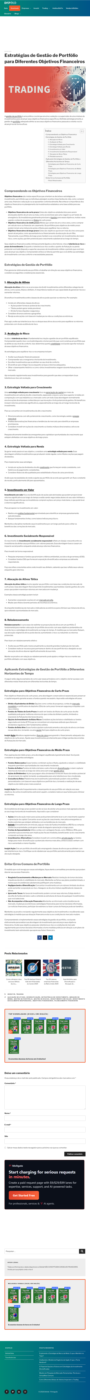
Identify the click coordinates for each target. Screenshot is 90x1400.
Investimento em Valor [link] (20, 489)
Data (6, 8)
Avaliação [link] (13, 333)
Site (6, 1136)
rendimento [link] (44, 467)
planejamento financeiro (66, 1001)
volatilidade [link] (55, 344)
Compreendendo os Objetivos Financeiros (61, 134)
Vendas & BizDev (72, 8)
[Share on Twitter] (45, 939)
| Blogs (16, 14)
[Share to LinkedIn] (50, 939)
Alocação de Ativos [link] (18, 282)
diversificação (33, 997)
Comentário (10, 1083)
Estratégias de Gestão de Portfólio (58, 137)
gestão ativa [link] (59, 771)
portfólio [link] (16, 121)
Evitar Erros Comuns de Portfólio (58, 178)
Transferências (10, 1357)
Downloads (15, 8)
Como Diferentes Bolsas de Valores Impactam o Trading (58, 1380)
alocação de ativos (17, 997)
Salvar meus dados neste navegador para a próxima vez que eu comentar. (37, 1148)
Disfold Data (9, 1353)
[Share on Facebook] (39, 939)
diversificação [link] (63, 768)
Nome (7, 1113)
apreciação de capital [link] (55, 392)
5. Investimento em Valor (56, 149)
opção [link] (38, 730)
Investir (36, 8)
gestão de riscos (42, 999)
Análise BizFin (57, 8)
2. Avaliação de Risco (55, 142)
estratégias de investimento (54, 997)
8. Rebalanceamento (55, 156)
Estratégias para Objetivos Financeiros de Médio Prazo (64, 170)
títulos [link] (36, 220)
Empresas (25, 8)
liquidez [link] (54, 217)
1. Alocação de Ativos (55, 139)
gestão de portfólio (23, 999)
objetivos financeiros (43, 1001)
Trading (45, 8)
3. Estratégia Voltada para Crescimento (61, 144)
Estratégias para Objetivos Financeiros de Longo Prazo (64, 174)
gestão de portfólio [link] (14, 116)
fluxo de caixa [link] (42, 735)
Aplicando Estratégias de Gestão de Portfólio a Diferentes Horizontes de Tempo (63, 160)
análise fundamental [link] (26, 513)
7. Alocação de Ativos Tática (57, 154)
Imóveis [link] (11, 825)
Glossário (7, 14)
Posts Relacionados (55, 180)
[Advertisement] (45, 31)
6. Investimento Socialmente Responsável (62, 152)
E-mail (7, 1125)
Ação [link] (13, 735)
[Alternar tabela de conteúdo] (80, 131)
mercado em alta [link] (46, 600)
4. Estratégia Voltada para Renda (59, 147)
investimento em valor (61, 999)
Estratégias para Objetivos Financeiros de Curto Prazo (64, 165)
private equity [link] (67, 838)
